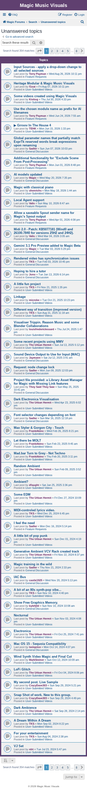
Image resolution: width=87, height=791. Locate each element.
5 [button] (68, 51)
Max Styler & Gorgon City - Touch (39, 428)
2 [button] (52, 51)
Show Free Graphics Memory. (36, 602)
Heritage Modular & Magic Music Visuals (44, 83)
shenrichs (35, 190)
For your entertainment (31, 733)
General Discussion (37, 151)
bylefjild (34, 605)
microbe (34, 300)
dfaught (34, 485)
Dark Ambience (25, 707)
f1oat (32, 86)
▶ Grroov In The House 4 (32, 125)
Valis (32, 203)
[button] (39, 51)
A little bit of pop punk (30, 536)
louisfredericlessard (41, 329)
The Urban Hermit (40, 344)
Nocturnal (21, 615)
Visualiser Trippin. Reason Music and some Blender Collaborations (46, 324)
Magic (32, 177)
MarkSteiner (36, 659)
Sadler (33, 148)
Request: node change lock (34, 367)
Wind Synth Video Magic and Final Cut (43, 656)
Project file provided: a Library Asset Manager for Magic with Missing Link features (48, 381)
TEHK (32, 128)
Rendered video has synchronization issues (46, 258)
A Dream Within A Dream (32, 720)
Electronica (22, 631)
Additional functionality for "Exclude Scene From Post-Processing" (46, 160)
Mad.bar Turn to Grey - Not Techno (39, 453)
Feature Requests (36, 76)
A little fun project (27, 284)
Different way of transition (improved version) (47, 309)
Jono (32, 274)
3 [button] (57, 51)
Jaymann (35, 357)
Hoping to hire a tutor (30, 271)
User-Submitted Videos (38, 89)
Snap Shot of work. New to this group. (42, 695)
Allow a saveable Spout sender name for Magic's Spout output (44, 214)
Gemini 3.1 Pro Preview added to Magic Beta (47, 245)
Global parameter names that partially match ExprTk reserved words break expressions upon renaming (47, 141)
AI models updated (28, 174)
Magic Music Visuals (43, 5)
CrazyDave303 (38, 685)
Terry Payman (37, 73)
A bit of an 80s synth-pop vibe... (37, 590)
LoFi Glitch (22, 669)
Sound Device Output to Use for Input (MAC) (47, 354)
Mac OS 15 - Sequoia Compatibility (40, 644)
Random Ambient (27, 466)
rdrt (31, 749)
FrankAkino (36, 431)
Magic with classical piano (33, 187)
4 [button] (62, 51)
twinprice (35, 647)
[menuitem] (13, 15)
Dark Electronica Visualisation (36, 399)
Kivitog (33, 99)
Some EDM (22, 494)
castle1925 (35, 580)
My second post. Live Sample (36, 682)
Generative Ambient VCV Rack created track (46, 551)
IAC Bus (20, 577)
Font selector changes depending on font (44, 415)
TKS (31, 261)
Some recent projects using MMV (39, 341)
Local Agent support (29, 200)
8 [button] (76, 51)
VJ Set (18, 746)
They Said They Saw (42, 386)
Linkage (20, 297)
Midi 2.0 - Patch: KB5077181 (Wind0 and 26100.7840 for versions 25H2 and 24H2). (44, 231)
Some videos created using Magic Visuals (45, 96)
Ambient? (21, 482)
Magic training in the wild (33, 564)
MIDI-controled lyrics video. (34, 510)
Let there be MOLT (27, 440)
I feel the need (24, 523)
